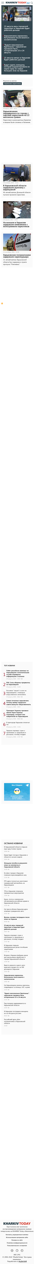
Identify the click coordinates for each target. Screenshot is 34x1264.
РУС (19, 1255)
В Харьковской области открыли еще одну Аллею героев (15, 848)
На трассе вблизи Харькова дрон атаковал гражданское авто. (16, 910)
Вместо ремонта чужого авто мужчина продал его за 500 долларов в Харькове (14, 967)
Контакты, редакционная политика (17, 1234)
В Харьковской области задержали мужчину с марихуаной (14, 187)
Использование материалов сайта (17, 1237)
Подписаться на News (2, 303)
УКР (28, 3)
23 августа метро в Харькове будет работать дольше (17, 58)
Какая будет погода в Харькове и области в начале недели (16, 856)
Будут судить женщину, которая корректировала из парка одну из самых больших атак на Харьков (17, 67)
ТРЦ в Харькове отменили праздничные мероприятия (14, 892)
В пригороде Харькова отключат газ (18, 723)
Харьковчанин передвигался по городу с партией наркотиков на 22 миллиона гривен (16, 114)
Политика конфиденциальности (17, 1243)
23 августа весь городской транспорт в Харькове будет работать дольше (17, 28)
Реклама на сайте (17, 1240)
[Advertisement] (17, 146)
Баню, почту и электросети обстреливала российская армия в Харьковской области (16, 901)
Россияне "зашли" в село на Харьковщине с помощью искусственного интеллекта (16, 692)
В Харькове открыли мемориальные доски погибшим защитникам (16, 947)
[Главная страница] (17, 1223)
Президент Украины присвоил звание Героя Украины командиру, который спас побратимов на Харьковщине (17, 713)
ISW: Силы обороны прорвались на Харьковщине (18, 683)
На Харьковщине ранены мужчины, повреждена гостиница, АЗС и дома (17, 986)
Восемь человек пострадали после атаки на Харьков (16, 918)
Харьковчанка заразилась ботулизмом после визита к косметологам (16, 37)
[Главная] (16, 2)
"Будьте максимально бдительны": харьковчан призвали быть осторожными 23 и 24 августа (15, 48)
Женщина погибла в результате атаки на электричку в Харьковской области (15, 865)
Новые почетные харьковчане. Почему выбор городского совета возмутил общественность (18, 702)
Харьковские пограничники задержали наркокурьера (17, 255)
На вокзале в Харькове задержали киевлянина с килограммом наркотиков (16, 224)
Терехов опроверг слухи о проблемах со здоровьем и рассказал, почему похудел (16, 732)
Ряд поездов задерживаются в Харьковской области (15, 1004)
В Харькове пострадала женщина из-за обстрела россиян (16, 1012)
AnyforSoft (23, 1261)
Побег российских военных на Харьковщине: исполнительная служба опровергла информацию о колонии (17, 673)
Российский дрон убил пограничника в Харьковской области (14, 1021)
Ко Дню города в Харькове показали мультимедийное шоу (15, 874)
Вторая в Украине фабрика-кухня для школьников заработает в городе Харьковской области (16, 957)
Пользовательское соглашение (17, 1245)
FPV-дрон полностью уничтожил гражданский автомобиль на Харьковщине (16, 883)
